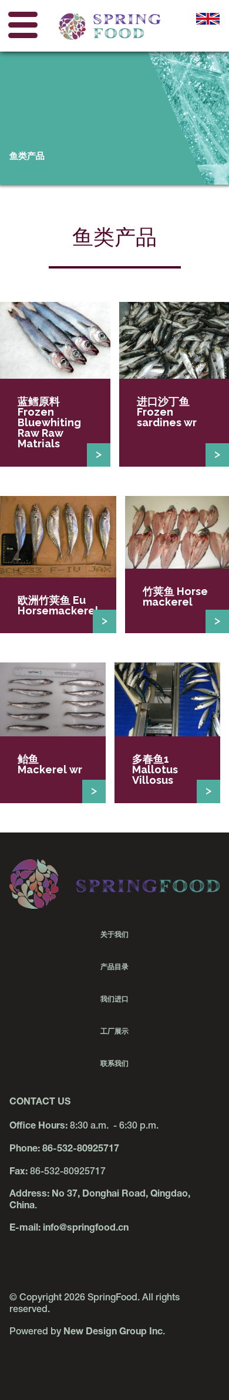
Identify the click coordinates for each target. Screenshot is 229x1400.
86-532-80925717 (80, 1149)
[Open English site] (208, 26)
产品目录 (114, 967)
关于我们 (114, 934)
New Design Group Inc (113, 1332)
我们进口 (114, 999)
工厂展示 (114, 1031)
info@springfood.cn (86, 1229)
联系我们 (114, 1063)
